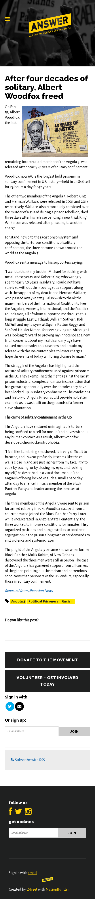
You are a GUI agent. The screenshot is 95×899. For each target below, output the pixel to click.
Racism (67, 601)
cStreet (32, 889)
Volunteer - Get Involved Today (47, 681)
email (32, 873)
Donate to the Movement (47, 660)
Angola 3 (18, 601)
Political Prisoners (43, 601)
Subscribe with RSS (30, 760)
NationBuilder (57, 889)
